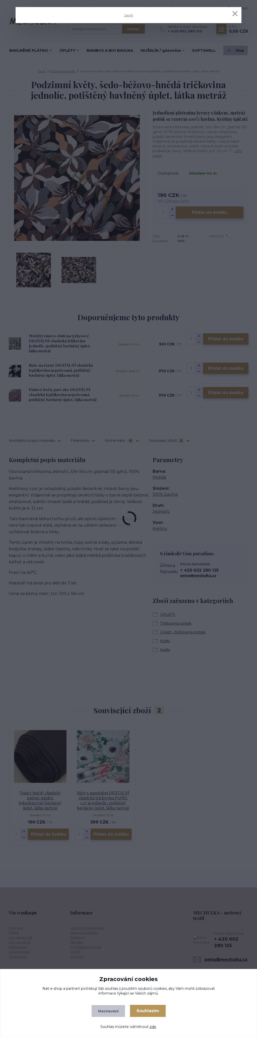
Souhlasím (148, 1010)
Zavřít (128, 15)
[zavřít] (234, 13)
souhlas (111, 988)
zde (153, 1026)
